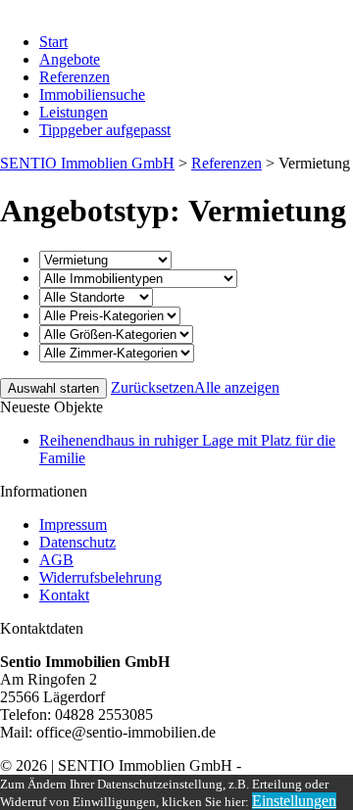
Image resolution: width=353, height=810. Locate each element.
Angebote (69, 59)
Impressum (73, 524)
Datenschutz (77, 542)
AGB (56, 559)
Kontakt (64, 595)
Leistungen (73, 112)
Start (53, 41)
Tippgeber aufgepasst (105, 129)
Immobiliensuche (92, 94)
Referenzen (74, 77)
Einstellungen (294, 800)
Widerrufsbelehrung (100, 577)
